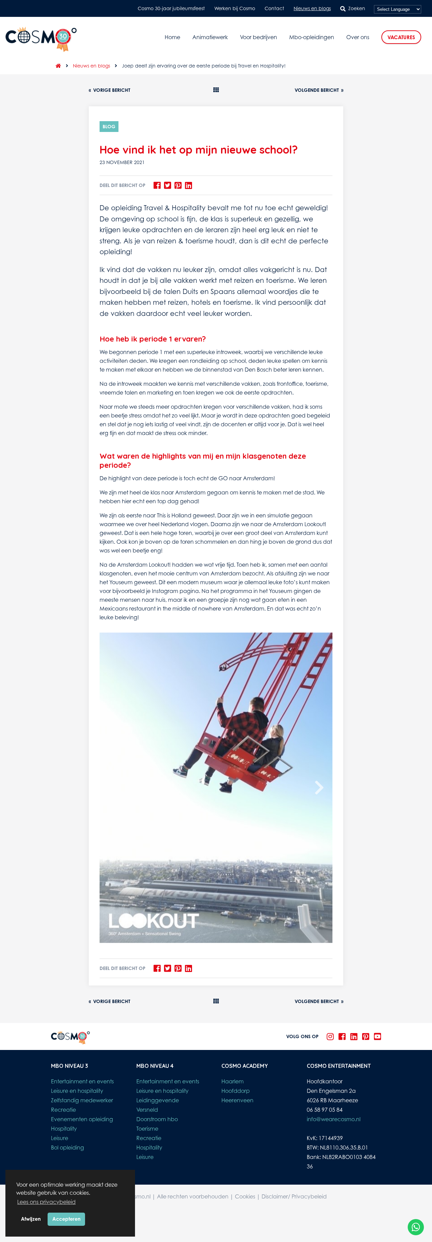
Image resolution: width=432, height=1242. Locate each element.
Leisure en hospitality (77, 1090)
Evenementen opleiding (82, 1119)
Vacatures (401, 37)
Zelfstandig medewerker (82, 1100)
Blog (109, 126)
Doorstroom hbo (157, 1119)
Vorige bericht (109, 90)
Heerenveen (237, 1100)
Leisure (59, 1138)
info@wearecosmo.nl (333, 1119)
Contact (274, 8)
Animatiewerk (210, 37)
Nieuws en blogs (312, 8)
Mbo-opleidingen (311, 37)
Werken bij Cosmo (234, 8)
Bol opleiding (67, 1147)
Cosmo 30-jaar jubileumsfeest (171, 8)
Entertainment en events (82, 1081)
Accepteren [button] (66, 1219)
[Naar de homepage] (56, 66)
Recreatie (63, 1109)
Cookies (245, 1196)
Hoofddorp (235, 1090)
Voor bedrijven (258, 37)
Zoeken (356, 8)
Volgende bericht (319, 90)
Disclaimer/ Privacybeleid (294, 1196)
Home (172, 37)
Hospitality (64, 1128)
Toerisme (147, 1128)
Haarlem (232, 1081)
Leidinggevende (157, 1100)
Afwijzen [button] (31, 1219)
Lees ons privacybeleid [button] (46, 1201)
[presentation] (319, 788)
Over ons (357, 37)
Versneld (147, 1109)
